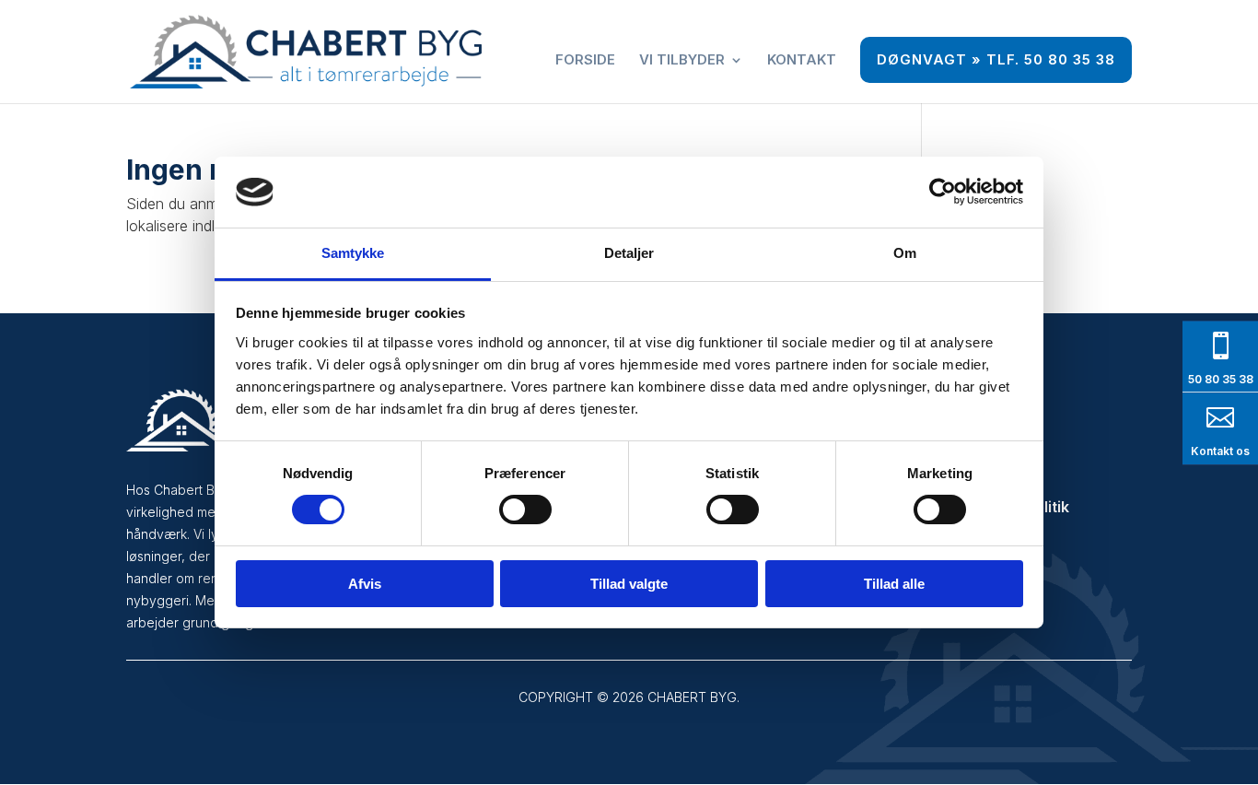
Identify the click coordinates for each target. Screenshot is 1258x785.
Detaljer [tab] (629, 253)
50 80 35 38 (1220, 379)
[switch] (525, 509)
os (1241, 451)
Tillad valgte (629, 584)
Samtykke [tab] (353, 253)
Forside (585, 60)
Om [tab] (904, 253)
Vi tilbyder (682, 60)
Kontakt (801, 60)
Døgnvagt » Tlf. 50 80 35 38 (996, 59)
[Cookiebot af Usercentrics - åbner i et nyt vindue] (942, 191)
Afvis (364, 584)
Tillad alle (894, 584)
